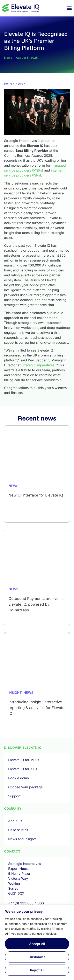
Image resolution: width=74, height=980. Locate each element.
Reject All (37, 970)
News (19, 83)
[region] (37, 942)
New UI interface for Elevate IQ (35, 495)
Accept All (37, 944)
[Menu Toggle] (69, 8)
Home (8, 83)
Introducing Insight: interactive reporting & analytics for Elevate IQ (36, 708)
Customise (37, 957)
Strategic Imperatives (38, 365)
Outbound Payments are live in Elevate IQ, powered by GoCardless (35, 604)
